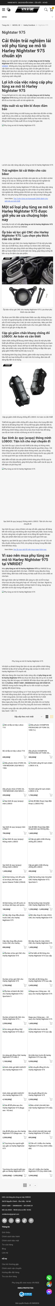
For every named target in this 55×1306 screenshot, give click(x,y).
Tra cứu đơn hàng (9, 1276)
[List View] (47, 716)
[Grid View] (51, 716)
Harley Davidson (29, 25)
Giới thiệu (6, 1232)
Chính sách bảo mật (10, 1240)
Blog (4, 1249)
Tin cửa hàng (7, 1245)
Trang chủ (5, 25)
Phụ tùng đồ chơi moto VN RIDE (25, 1283)
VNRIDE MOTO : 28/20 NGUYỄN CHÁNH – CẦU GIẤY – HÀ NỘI (27, 2)
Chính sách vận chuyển (11, 1268)
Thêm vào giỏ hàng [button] (25, 756)
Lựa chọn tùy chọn (50, 833)
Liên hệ (5, 1253)
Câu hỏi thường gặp (10, 1264)
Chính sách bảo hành (11, 1236)
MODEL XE (16, 25)
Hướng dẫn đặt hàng (10, 1272)
